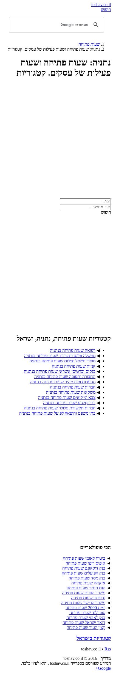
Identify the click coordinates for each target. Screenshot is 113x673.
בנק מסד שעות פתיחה (87, 578)
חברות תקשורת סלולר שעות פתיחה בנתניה (59, 408)
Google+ (103, 668)
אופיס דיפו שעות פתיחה (85, 563)
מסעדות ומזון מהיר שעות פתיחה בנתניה (62, 381)
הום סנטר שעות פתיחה (86, 588)
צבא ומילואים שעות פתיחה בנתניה (66, 397)
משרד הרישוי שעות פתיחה (83, 602)
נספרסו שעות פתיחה (88, 597)
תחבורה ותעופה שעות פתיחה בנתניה (64, 376)
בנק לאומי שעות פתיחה (85, 617)
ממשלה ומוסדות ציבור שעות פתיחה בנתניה (59, 355)
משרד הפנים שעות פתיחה (83, 592)
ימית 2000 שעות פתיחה (85, 607)
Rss (107, 649)
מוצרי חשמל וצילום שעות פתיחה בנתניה (62, 361)
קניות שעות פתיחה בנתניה (73, 366)
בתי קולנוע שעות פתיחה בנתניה (69, 402)
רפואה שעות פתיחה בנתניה (72, 350)
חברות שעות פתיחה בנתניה (72, 387)
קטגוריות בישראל (94, 638)
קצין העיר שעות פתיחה (86, 627)
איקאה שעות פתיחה (88, 583)
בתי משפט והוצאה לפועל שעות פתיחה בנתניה (57, 413)
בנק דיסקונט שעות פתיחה (83, 568)
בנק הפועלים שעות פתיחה (83, 573)
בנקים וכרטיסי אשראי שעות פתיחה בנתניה (59, 371)
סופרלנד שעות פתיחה (87, 612)
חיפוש (106, 9)
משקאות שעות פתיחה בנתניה (70, 392)
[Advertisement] (56, 140)
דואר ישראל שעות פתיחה (84, 622)
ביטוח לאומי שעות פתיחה (84, 558)
